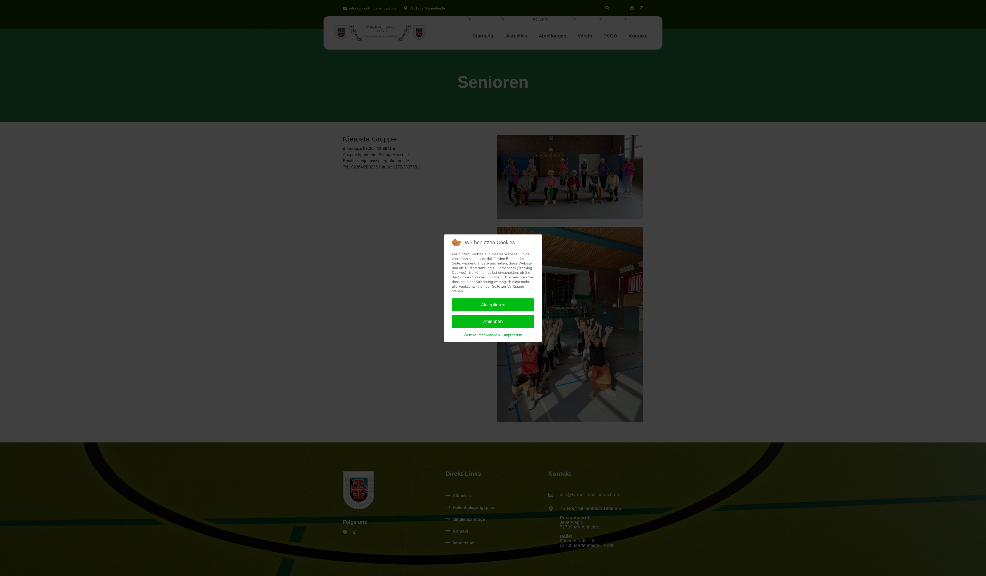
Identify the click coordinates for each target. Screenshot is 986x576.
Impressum (513, 335)
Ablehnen (493, 321)
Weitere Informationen (482, 335)
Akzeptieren (493, 304)
